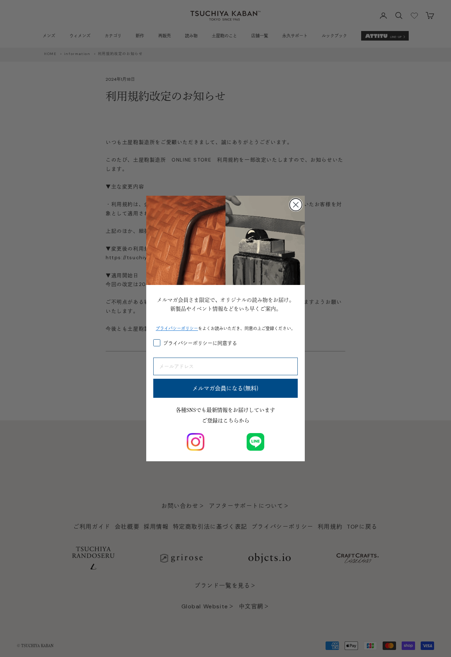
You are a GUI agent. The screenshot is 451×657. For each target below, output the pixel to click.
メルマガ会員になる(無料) (225, 388)
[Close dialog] (296, 205)
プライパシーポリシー (177, 328)
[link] (195, 442)
